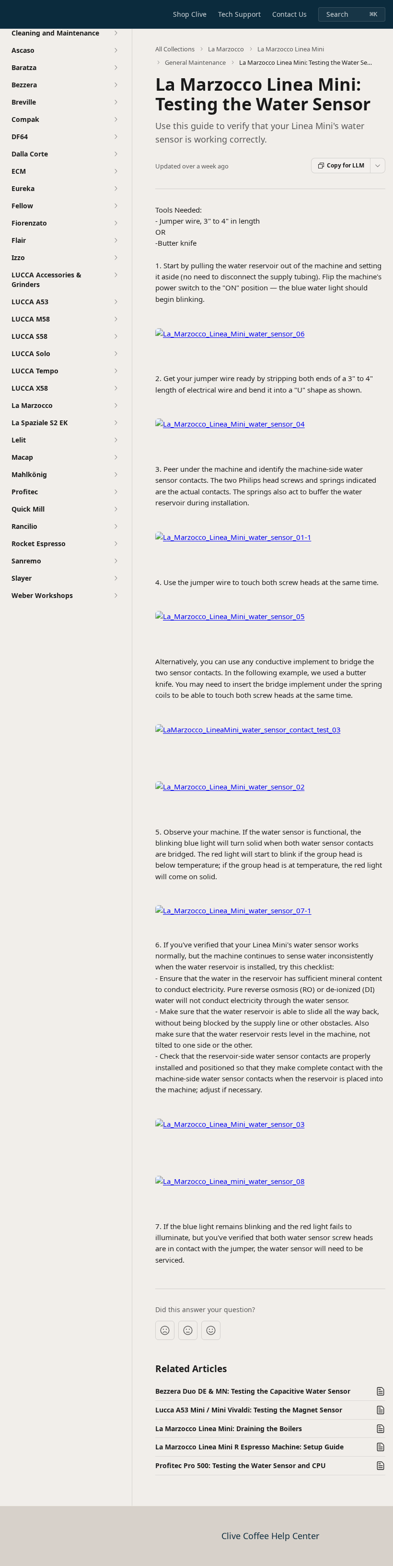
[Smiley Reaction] (210, 1330)
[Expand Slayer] (115, 578)
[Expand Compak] (115, 119)
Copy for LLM (345, 165)
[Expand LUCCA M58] (115, 319)
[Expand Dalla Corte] (115, 154)
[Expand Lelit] (115, 440)
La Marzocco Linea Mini (290, 49)
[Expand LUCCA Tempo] (115, 371)
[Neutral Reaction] (187, 1330)
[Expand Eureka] (115, 188)
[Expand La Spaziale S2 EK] (115, 423)
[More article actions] (377, 165)
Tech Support (239, 14)
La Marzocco (226, 49)
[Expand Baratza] (115, 67)
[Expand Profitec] (115, 492)
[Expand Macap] (115, 457)
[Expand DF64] (115, 136)
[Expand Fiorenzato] (115, 223)
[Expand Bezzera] (115, 85)
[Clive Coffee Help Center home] (10, 14)
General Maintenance (195, 62)
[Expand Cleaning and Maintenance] (115, 33)
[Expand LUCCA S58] (115, 336)
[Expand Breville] (115, 102)
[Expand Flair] (115, 240)
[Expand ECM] (115, 171)
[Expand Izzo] (115, 257)
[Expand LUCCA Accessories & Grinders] (115, 275)
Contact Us (289, 14)
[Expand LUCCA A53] (115, 302)
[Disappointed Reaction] (164, 1330)
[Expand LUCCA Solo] (115, 353)
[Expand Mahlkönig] (115, 474)
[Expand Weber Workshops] (115, 595)
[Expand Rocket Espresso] (115, 543)
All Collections (175, 49)
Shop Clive (190, 14)
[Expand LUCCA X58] (115, 388)
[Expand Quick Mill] (115, 509)
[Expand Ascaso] (115, 50)
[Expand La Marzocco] (115, 405)
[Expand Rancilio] (115, 526)
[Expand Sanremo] (115, 561)
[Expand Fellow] (115, 206)
